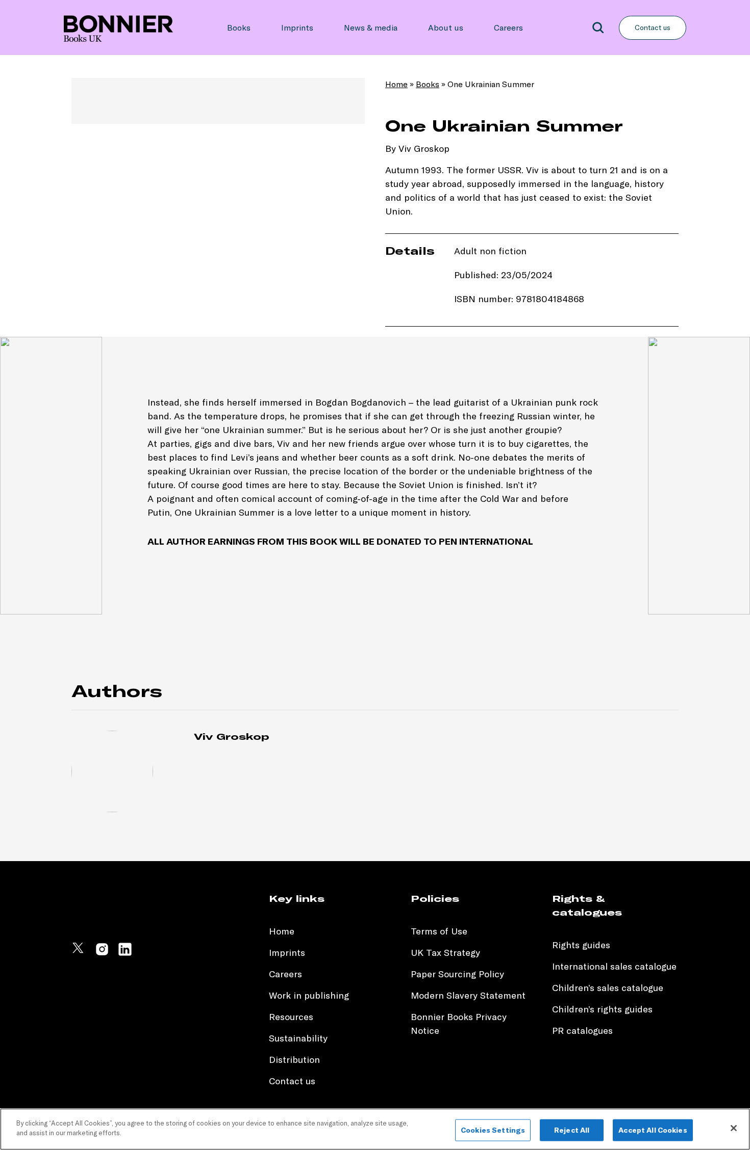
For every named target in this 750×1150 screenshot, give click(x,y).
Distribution (294, 1059)
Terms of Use (439, 931)
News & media (370, 27)
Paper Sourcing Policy (457, 974)
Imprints (297, 27)
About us (445, 27)
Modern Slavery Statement (468, 995)
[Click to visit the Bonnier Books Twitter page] (79, 953)
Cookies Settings (493, 1130)
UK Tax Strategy (445, 952)
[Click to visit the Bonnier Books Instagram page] (102, 953)
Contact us (652, 27)
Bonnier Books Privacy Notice (459, 1023)
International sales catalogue (614, 966)
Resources (291, 1017)
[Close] (733, 1128)
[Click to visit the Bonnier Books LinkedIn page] (125, 953)
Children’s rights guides (602, 1009)
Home (396, 84)
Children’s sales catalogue (607, 988)
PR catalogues (582, 1030)
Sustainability (299, 1038)
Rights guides (581, 945)
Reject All (571, 1130)
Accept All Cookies (652, 1130)
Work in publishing (309, 995)
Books (239, 27)
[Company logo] (118, 27)
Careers (508, 27)
